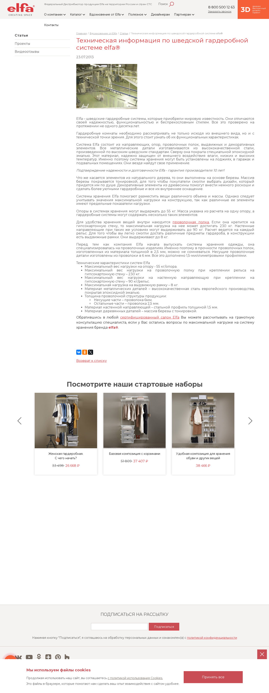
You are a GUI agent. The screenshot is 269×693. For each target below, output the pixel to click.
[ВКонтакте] (78, 352)
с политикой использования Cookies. (135, 678)
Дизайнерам (160, 14)
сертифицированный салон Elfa (149, 317)
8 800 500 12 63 (221, 7)
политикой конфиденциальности (212, 638)
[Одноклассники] (84, 352)
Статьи (21, 35)
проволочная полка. (191, 222)
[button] (18, 421)
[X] (90, 352)
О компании (53, 14)
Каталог (76, 14)
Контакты (51, 25)
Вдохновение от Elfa (105, 14)
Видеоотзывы (27, 52)
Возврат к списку (91, 361)
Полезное (136, 14)
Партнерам (183, 14)
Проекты (22, 44)
